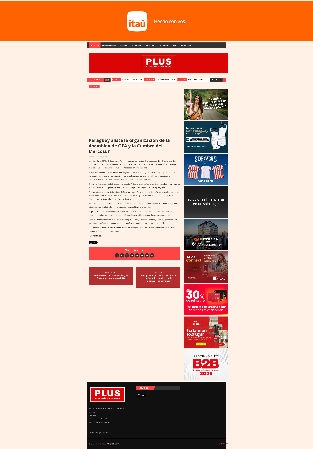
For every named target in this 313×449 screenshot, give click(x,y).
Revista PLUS (100, 444)
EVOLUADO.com (109, 432)
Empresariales (109, 45)
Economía (136, 45)
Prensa (92, 157)
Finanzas (124, 45)
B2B (174, 45)
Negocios (149, 45)
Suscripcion (185, 45)
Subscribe (224, 444)
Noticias (94, 45)
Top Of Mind (163, 45)
